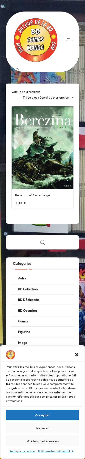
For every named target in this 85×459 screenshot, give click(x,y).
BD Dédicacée (28, 300)
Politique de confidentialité (55, 451)
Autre (22, 278)
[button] (76, 354)
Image (22, 343)
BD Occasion (27, 310)
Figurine (24, 332)
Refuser (42, 428)
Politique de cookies (22, 451)
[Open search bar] (42, 242)
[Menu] (69, 39)
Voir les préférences (42, 441)
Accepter (42, 415)
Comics (23, 321)
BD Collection (28, 289)
